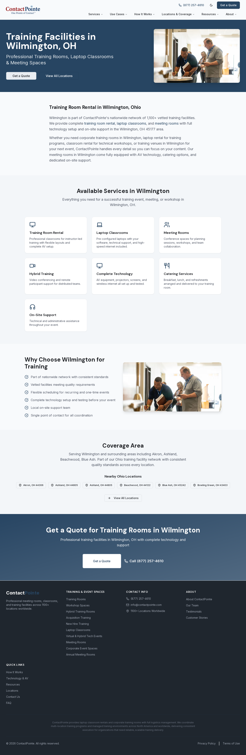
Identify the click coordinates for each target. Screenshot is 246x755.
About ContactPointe (199, 599)
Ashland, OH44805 (66, 485)
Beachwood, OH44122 (137, 485)
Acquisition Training (78, 617)
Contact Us (13, 696)
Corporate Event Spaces (81, 648)
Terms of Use (231, 743)
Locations (12, 690)
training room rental (99, 123)
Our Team (192, 605)
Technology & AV (17, 678)
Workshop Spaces (78, 605)
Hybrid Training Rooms (80, 611)
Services (94, 14)
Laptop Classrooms (78, 630)
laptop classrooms (131, 123)
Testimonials (194, 611)
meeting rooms (167, 123)
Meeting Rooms (76, 642)
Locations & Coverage (177, 14)
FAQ (8, 703)
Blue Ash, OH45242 (174, 485)
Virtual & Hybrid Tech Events (84, 636)
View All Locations (59, 76)
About (230, 14)
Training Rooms (76, 599)
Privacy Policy (207, 743)
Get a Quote (228, 5)
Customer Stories (197, 617)
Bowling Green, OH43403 (213, 485)
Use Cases (117, 14)
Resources (209, 14)
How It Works (143, 14)
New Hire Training (77, 623)
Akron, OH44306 (33, 485)
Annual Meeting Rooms (80, 654)
